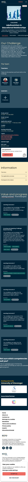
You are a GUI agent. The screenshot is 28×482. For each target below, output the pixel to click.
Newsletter (5, 421)
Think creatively (7, 214)
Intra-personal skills (6, 137)
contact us (7, 155)
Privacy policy (6, 426)
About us (5, 415)
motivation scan (9, 364)
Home (4, 413)
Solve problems (15, 246)
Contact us (5, 417)
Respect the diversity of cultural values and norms (14, 273)
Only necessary (14, 478)
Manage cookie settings (10, 470)
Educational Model (8, 430)
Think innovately (7, 246)
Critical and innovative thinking (9, 135)
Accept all (14, 474)
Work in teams (7, 249)
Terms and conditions (9, 423)
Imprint (4, 428)
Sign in (20, 2)
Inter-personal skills (6, 136)
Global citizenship (6, 139)
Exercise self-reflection (8, 326)
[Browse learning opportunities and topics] (26, 2)
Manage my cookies (8, 419)
